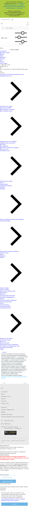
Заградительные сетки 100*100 (8, 141)
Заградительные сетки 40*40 (7, 143)
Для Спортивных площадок (7, 109)
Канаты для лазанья (5, 340)
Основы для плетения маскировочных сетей (12, 74)
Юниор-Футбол (4, 184)
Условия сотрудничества (7, 409)
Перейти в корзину (7, 477)
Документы (4, 407)
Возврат (3, 412)
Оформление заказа (6, 414)
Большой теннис (4, 253)
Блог (1, 60)
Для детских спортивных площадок (9, 147)
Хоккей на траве (4, 288)
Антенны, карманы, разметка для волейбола (12, 219)
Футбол (2, 182)
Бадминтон (3, 256)
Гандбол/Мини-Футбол (6, 185)
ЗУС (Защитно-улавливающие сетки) (10, 346)
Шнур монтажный (4, 343)
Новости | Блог (5, 403)
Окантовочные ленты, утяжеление (9, 344)
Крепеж (2, 298)
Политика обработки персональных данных (12, 416)
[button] (4, 383)
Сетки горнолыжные (5, 306)
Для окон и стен (4, 149)
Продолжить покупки (7, 481)
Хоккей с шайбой (4, 289)
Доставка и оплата (5, 52)
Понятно (14, 504)
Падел (1, 254)
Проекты (2, 61)
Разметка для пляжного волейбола (9, 251)
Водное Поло (3, 292)
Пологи (2, 303)
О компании (3, 51)
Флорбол (2, 187)
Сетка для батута (4, 304)
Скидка (2, 349)
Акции (1, 55)
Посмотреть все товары (6, 106)
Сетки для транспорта (6, 301)
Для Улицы (3, 144)
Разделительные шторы (6, 347)
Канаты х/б (3, 341)
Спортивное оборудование (7, 297)
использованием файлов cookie (9, 499)
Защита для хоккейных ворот (7, 291)
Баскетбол (2, 294)
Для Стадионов (4, 146)
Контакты (2, 58)
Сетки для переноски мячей (7, 295)
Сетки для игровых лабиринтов (8, 300)
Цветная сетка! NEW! (5, 108)
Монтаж (2, 54)
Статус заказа (3, 63)
